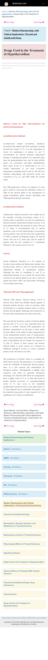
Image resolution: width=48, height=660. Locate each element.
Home (4, 11)
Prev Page (9, 22)
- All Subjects (10, 485)
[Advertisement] (24, 94)
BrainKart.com (19, 3)
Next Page (38, 22)
